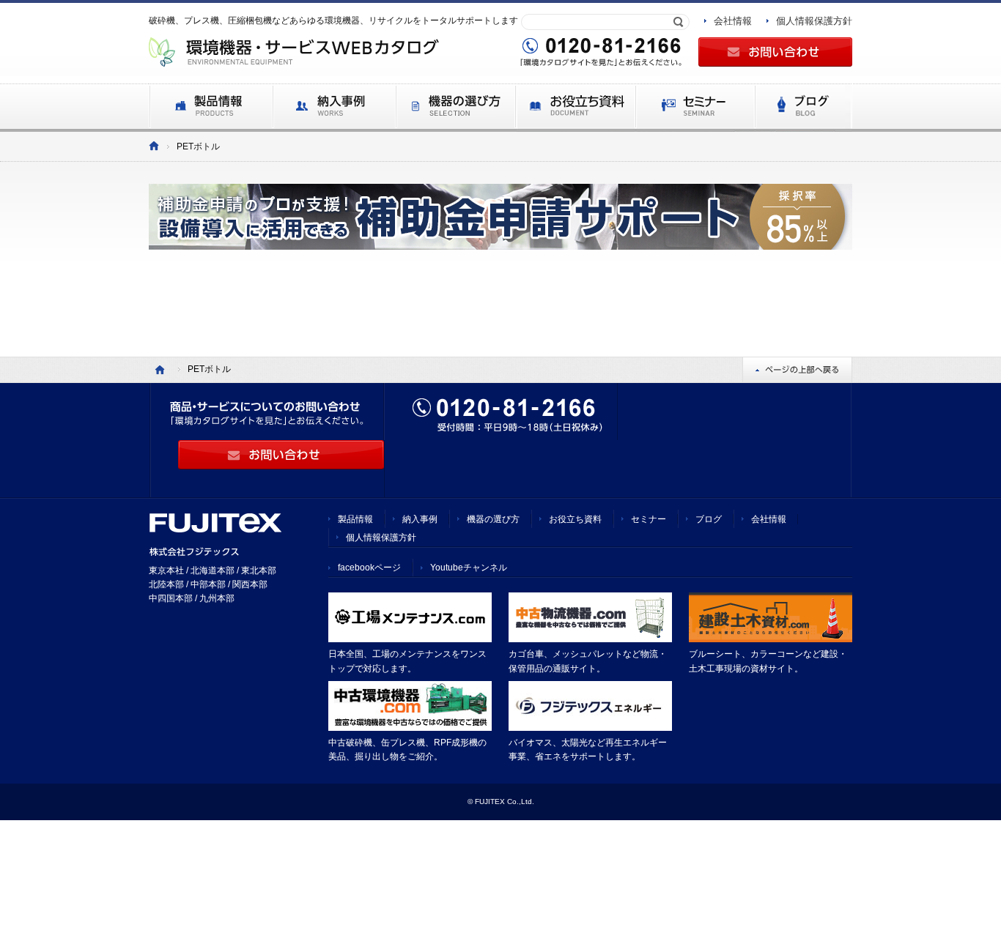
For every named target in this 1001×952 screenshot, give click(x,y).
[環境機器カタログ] (154, 146)
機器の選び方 (493, 519)
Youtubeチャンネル (468, 567)
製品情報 (355, 519)
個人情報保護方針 (814, 20)
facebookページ (369, 567)
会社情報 (733, 20)
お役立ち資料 (575, 519)
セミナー (648, 519)
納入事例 (419, 519)
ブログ (708, 519)
